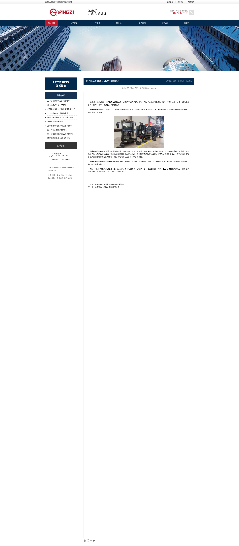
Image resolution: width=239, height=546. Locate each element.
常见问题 (164, 23)
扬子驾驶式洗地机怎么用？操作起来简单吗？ (61, 134)
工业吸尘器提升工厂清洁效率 (58, 101)
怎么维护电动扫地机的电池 (57, 113)
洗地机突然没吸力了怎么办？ (58, 105)
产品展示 (96, 23)
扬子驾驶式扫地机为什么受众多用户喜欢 (61, 117)
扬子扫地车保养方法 (55, 122)
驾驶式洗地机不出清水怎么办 (58, 138)
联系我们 (191, 2)
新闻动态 (119, 23)
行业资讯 (189, 81)
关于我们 (180, 2)
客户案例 (142, 23)
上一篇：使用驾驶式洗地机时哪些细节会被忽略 (106, 184)
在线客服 (170, 2)
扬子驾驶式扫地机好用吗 (56, 130)
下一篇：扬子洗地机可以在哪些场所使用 (103, 187)
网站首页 (51, 23)
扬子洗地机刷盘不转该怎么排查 (59, 126)
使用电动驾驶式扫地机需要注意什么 (61, 109)
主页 (174, 81)
